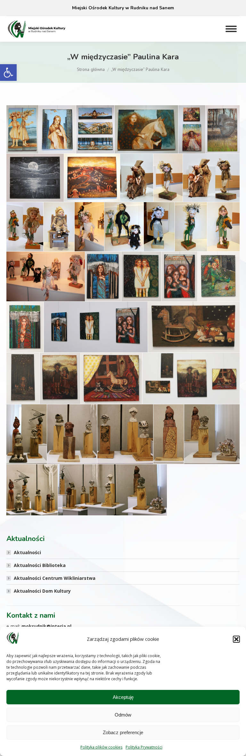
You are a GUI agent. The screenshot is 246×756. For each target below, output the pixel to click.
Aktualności (27, 552)
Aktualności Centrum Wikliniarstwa (54, 578)
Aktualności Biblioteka (40, 565)
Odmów (123, 714)
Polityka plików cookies (101, 747)
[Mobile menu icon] (231, 29)
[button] (8, 72)
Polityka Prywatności (144, 747)
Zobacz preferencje (123, 732)
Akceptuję (123, 697)
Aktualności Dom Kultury (42, 591)
